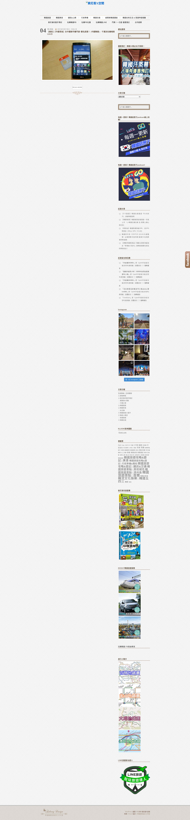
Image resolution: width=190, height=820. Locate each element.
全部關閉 (129, 393)
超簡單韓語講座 (111, 18)
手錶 (142, 447)
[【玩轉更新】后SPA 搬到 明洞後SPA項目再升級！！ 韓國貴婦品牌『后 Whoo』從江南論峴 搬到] (141, 352)
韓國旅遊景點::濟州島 (133, 471)
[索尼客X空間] (95, 3)
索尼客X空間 (54, 812)
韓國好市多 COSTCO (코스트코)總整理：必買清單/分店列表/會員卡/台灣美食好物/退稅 (134, 237)
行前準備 (84, 18)
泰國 (128, 452)
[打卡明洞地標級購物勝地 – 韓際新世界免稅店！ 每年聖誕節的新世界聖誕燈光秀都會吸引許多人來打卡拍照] (141, 368)
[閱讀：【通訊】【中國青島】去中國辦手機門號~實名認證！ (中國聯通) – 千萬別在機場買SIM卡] (77, 80)
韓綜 (126, 482)
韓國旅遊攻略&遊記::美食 (132, 459)
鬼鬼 (130, 482)
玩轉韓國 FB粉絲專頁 (126, 647)
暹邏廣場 (133, 450)
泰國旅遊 (123, 417)
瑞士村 (128, 455)
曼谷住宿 (142, 450)
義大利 (132, 455)
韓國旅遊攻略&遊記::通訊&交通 (133, 465)
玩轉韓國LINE (101, 22)
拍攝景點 (147, 447)
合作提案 (138, 22)
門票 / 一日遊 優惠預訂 (121, 22)
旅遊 (122, 450)
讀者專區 (123, 396)
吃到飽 (145, 445)
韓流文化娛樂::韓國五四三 (133, 480)
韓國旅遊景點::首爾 (133, 473)
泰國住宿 (134, 452)
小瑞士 (131, 447)
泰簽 (145, 452)
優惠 (140, 445)
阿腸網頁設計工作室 (143, 814)
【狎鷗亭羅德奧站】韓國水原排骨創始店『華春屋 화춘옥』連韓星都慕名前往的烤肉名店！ (134, 245)
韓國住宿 (96, 18)
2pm (119, 445)
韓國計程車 (144, 476)
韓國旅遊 (47, 18)
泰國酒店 (140, 452)
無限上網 (122, 455)
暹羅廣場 (127, 450)
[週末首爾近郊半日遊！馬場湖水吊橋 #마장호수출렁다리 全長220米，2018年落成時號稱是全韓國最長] (126, 321)
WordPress (128, 812)
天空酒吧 (126, 447)
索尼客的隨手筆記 (55, 22)
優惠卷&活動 (124, 400)
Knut (130, 814)
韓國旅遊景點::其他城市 (134, 468)
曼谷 (137, 450)
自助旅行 (137, 455)
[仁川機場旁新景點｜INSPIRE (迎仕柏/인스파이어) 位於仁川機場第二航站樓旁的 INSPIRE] (141, 336)
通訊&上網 (72, 18)
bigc (123, 445)
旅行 (119, 450)
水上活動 (124, 452)
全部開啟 (121, 393)
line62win (126, 297)
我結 (135, 447)
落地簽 (147, 455)
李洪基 (148, 450)
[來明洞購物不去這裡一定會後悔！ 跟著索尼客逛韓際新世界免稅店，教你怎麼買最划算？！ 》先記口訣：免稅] (126, 368)
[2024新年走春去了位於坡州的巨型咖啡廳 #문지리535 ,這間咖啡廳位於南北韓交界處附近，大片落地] (126, 336)
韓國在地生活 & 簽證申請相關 (134, 18)
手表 (138, 447)
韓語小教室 (124, 415)
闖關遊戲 (120, 458)
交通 (132, 445)
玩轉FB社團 (86, 22)
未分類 (122, 410)
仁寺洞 (136, 445)
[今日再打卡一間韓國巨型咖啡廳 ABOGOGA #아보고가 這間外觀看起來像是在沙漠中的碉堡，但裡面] (141, 321)
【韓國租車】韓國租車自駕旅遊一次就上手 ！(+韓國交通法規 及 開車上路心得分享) (134, 222)
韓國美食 (59, 18)
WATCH (127, 445)
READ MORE (77, 87)
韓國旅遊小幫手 (125, 413)
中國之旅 (74, 29)
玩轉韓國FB (71, 22)
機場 (119, 452)
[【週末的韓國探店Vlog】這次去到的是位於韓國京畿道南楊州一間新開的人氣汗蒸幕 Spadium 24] (126, 352)
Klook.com (122, 432)
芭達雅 (143, 455)
